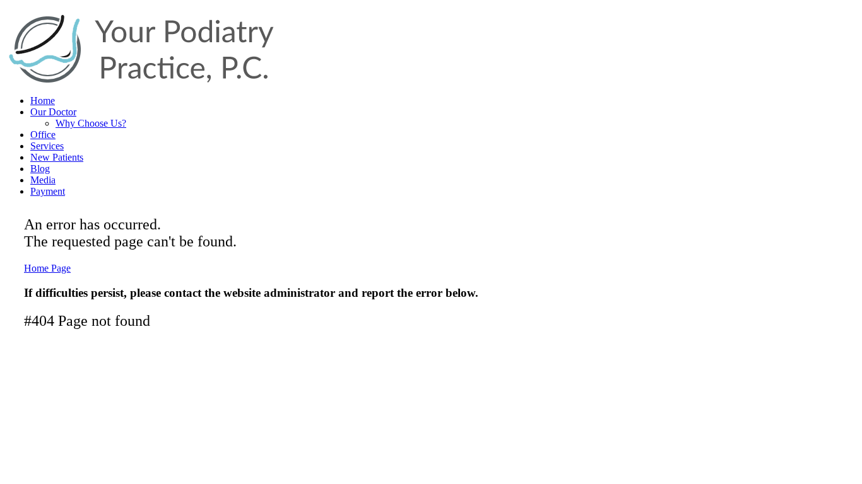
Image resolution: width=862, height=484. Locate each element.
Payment (47, 191)
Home (42, 100)
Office (43, 134)
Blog (40, 168)
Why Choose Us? (91, 123)
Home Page (47, 268)
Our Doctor (53, 112)
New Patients (56, 157)
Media (43, 180)
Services (47, 146)
